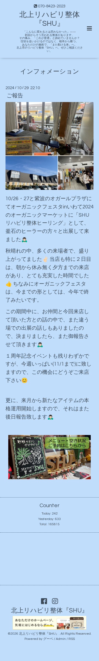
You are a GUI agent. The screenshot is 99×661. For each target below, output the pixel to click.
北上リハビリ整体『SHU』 (49, 611)
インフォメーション (49, 72)
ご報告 (15, 95)
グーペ (48, 639)
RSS (71, 639)
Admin (61, 639)
